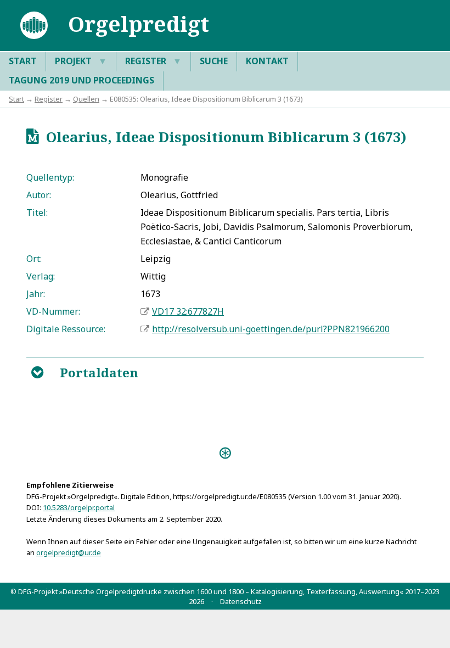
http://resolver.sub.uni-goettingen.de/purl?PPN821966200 (271, 329)
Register (153, 61)
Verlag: (40, 276)
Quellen (86, 99)
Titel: (37, 212)
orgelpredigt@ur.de (68, 552)
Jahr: (35, 294)
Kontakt (267, 61)
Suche (214, 61)
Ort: (34, 259)
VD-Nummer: (53, 311)
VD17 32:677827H (188, 311)
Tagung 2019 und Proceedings (81, 80)
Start (23, 61)
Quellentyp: (50, 177)
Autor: (38, 195)
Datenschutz (241, 601)
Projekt (81, 61)
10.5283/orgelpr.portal (79, 507)
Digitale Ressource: (65, 329)
